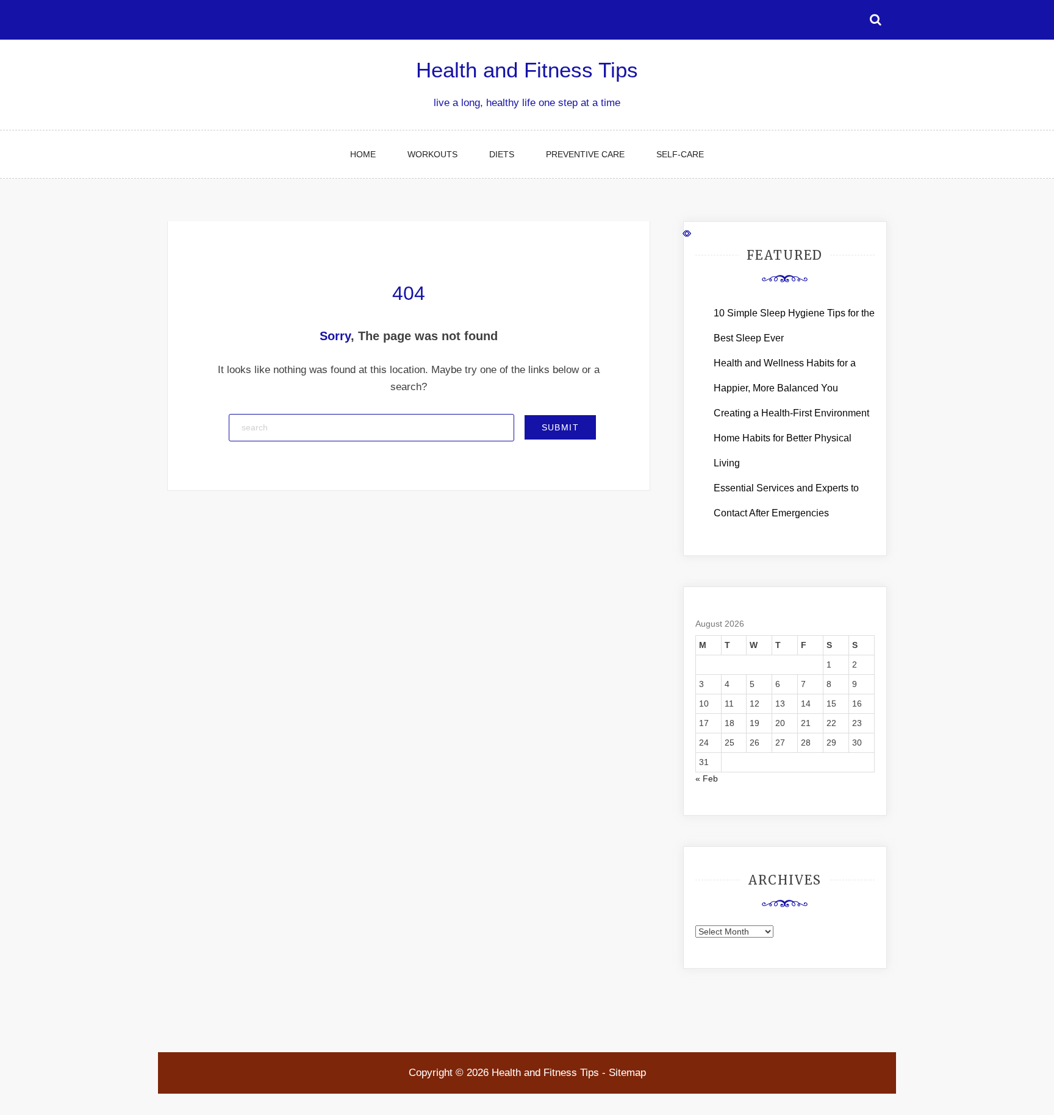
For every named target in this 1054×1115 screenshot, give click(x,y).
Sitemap (627, 1072)
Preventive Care (585, 154)
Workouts (432, 154)
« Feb (706, 778)
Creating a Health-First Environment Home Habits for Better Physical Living (791, 438)
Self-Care (680, 154)
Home (363, 154)
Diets (501, 154)
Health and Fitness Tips (527, 70)
